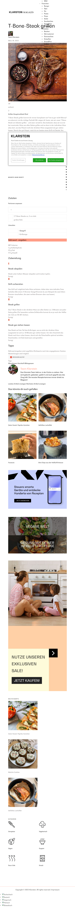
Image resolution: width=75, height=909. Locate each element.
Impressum (55, 890)
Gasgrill (23, 231)
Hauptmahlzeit (19, 114)
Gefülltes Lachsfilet (45, 425)
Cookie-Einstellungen (18, 160)
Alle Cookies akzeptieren (56, 160)
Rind (26, 114)
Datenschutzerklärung (38, 155)
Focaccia (11, 462)
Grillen (10, 114)
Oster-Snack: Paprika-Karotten (19, 425)
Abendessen (13, 363)
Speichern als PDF (18, 357)
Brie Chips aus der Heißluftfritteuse (50, 462)
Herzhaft (21, 363)
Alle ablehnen (39, 160)
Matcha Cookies (14, 772)
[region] (37, 149)
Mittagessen (29, 363)
